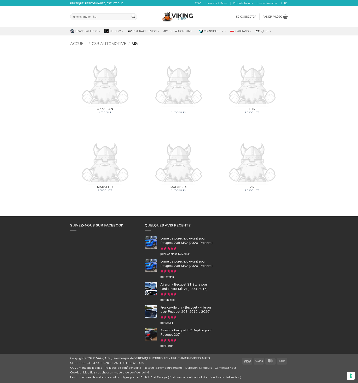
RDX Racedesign (145, 31)
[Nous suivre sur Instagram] (285, 3)
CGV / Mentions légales (86, 368)
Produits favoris (243, 3)
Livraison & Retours (198, 368)
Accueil (78, 43)
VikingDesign (213, 31)
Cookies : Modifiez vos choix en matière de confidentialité (109, 372)
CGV (198, 3)
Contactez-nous (267, 3)
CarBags (242, 31)
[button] (246, 16)
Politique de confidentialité (123, 368)
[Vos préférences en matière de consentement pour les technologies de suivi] (351, 376)
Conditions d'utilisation (224, 377)
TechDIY (115, 31)
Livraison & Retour (217, 3)
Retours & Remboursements (163, 368)
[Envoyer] (133, 16)
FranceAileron (86, 31)
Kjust (265, 31)
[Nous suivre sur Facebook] (282, 3)
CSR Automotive (180, 31)
